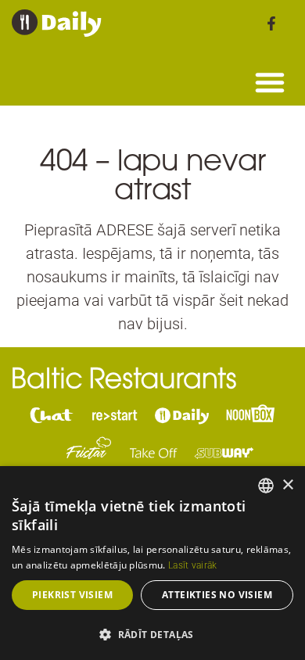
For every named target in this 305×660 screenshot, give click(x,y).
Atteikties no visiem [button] (217, 594)
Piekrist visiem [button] (72, 594)
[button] (269, 82)
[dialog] (152, 563)
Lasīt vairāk (192, 565)
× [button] (287, 485)
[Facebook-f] (271, 23)
